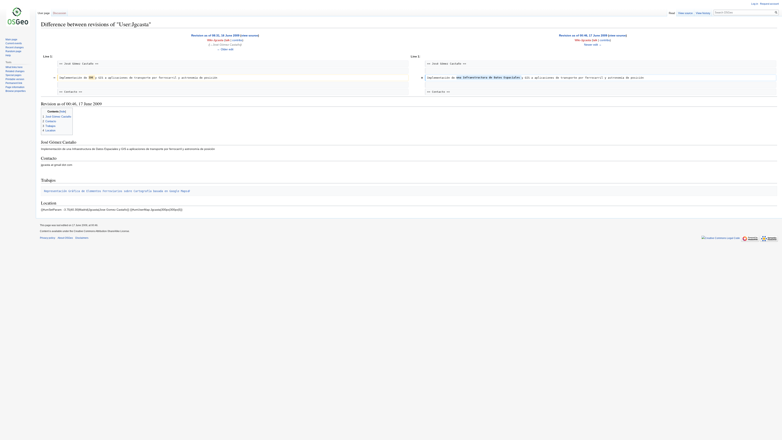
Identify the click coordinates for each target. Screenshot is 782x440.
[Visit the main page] (18, 16)
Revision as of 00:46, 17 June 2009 (583, 35)
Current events (13, 43)
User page (44, 13)
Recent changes (14, 47)
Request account (769, 3)
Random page (13, 51)
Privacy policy (47, 237)
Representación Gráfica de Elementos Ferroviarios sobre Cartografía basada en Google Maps (115, 191)
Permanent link (13, 83)
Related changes (14, 71)
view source (249, 35)
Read (672, 13)
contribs (237, 40)
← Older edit (225, 49)
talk (227, 40)
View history (703, 13)
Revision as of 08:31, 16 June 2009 (215, 35)
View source (685, 13)
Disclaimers (81, 237)
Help (8, 55)
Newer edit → (593, 44)
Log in (754, 3)
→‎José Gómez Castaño (225, 44)
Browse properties (15, 91)
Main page (11, 39)
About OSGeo (65, 237)
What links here (14, 67)
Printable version (14, 79)
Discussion (59, 13)
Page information (14, 87)
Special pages (13, 75)
